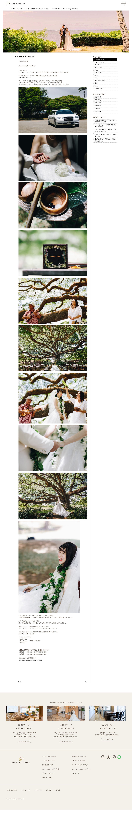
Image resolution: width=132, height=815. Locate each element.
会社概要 (48, 790)
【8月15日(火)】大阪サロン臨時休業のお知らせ (105, 140)
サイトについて (25, 790)
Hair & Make (98, 72)
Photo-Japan (98, 67)
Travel (96, 86)
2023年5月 (98, 108)
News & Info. (98, 88)
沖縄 (96, 83)
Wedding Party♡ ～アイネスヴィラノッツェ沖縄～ (105, 125)
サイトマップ (38, 790)
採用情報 (57, 790)
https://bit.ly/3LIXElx (24, 77)
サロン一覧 (75, 773)
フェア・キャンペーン (49, 756)
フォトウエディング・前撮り (51, 769)
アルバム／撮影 (47, 777)
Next (86, 682)
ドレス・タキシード (48, 773)
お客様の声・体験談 (78, 760)
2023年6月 (98, 105)
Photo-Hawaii (98, 65)
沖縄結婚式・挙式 (47, 765)
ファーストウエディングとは (81, 769)
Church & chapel (56, 9)
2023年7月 (98, 103)
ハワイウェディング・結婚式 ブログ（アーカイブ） (33, 9)
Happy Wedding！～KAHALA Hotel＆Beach (105, 135)
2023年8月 (98, 100)
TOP (13, 9)
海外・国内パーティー (79, 756)
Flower (97, 75)
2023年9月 (98, 97)
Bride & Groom (99, 62)
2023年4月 (98, 111)
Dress (96, 70)
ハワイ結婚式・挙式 (48, 760)
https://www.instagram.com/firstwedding (30, 660)
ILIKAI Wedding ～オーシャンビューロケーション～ (105, 130)
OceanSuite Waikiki (100, 80)
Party (96, 78)
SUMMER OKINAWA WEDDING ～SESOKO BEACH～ (106, 121)
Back (19, 682)
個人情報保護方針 (12, 790)
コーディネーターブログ (80, 765)
